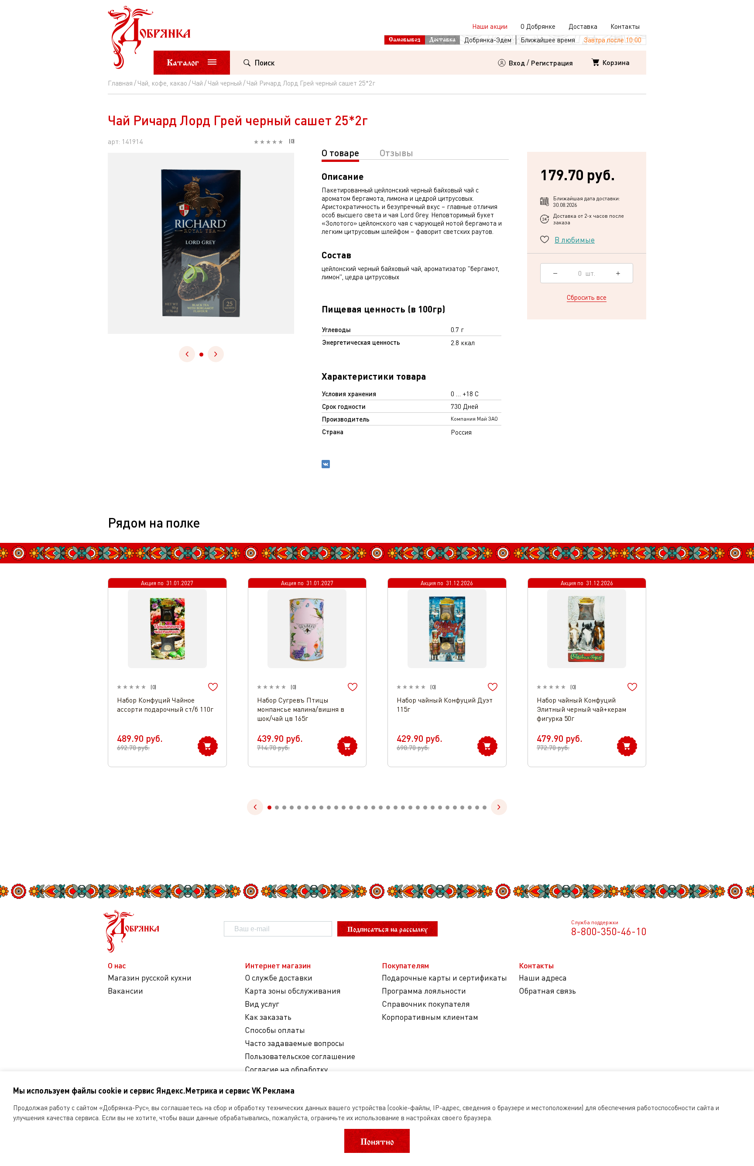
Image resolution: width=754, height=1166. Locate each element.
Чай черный (225, 83)
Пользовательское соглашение (300, 1056)
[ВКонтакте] (326, 465)
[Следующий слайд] (216, 354)
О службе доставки (278, 977)
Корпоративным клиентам (430, 1017)
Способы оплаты (275, 1030)
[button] (201, 355)
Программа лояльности (424, 990)
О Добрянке (538, 26)
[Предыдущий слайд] (187, 354)
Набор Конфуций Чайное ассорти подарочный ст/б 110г (165, 704)
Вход (517, 62)
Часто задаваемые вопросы (294, 1043)
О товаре (340, 152)
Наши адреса (543, 977)
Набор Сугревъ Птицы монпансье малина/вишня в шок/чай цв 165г (300, 709)
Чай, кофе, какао (162, 83)
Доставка (583, 26)
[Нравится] (213, 687)
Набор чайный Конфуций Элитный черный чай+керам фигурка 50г (581, 709)
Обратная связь (547, 990)
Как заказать (268, 1017)
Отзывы (396, 152)
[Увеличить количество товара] (618, 273)
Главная (120, 83)
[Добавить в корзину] (208, 746)
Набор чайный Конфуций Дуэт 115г (445, 704)
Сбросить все (587, 297)
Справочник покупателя (426, 1003)
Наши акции (489, 26)
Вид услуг (262, 1003)
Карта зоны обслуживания (293, 990)
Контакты (625, 26)
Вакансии (125, 990)
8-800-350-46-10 (608, 931)
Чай (197, 83)
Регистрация (552, 62)
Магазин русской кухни (150, 977)
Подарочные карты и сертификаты (444, 977)
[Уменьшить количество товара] (555, 273)
